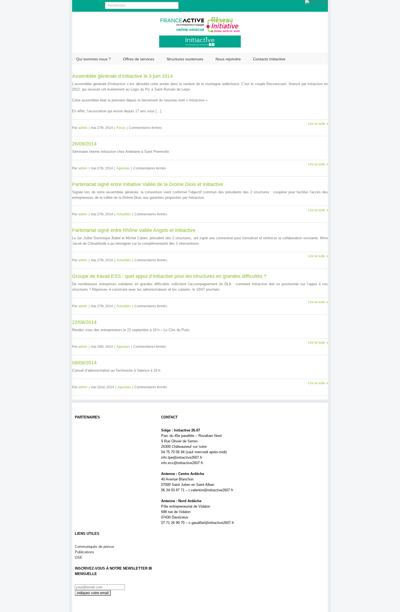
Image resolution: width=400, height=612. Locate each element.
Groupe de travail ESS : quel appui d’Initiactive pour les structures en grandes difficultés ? (169, 276)
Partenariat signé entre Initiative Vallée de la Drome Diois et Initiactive (147, 184)
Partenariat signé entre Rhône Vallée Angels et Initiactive (133, 230)
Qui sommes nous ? (93, 59)
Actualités (123, 214)
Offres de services (138, 59)
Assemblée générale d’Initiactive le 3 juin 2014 (122, 76)
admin (82, 128)
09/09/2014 (84, 362)
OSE (78, 557)
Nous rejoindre (228, 59)
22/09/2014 (84, 322)
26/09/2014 (84, 144)
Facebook (77, 5)
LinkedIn (86, 5)
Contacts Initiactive (269, 59)
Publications (84, 552)
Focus (120, 128)
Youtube (96, 6)
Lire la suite (316, 124)
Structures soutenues (185, 59)
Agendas (123, 168)
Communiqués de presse (94, 547)
